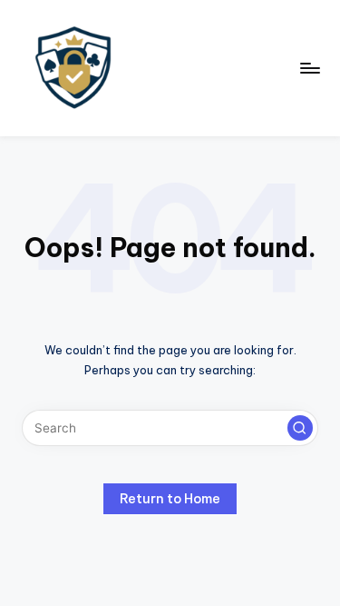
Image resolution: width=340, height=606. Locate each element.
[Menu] (309, 68)
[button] (300, 428)
